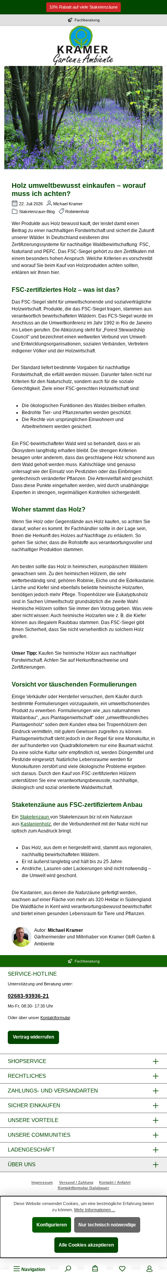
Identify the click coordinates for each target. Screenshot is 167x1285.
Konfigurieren (52, 1225)
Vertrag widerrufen (33, 1037)
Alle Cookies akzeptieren (86, 1245)
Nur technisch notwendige (107, 1225)
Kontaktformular (55, 1017)
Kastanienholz (36, 824)
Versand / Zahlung (76, 1182)
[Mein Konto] (149, 1269)
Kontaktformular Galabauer (83, 1188)
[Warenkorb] (95, 1269)
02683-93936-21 (28, 996)
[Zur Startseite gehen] (83, 46)
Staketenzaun (35, 817)
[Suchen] (68, 1269)
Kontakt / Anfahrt (114, 1182)
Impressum (42, 1182)
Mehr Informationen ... (94, 1209)
